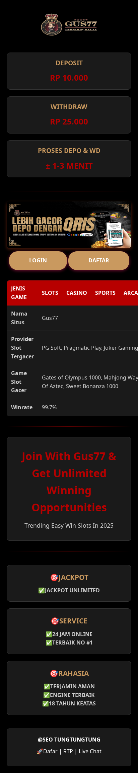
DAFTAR (98, 260)
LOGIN (38, 260)
